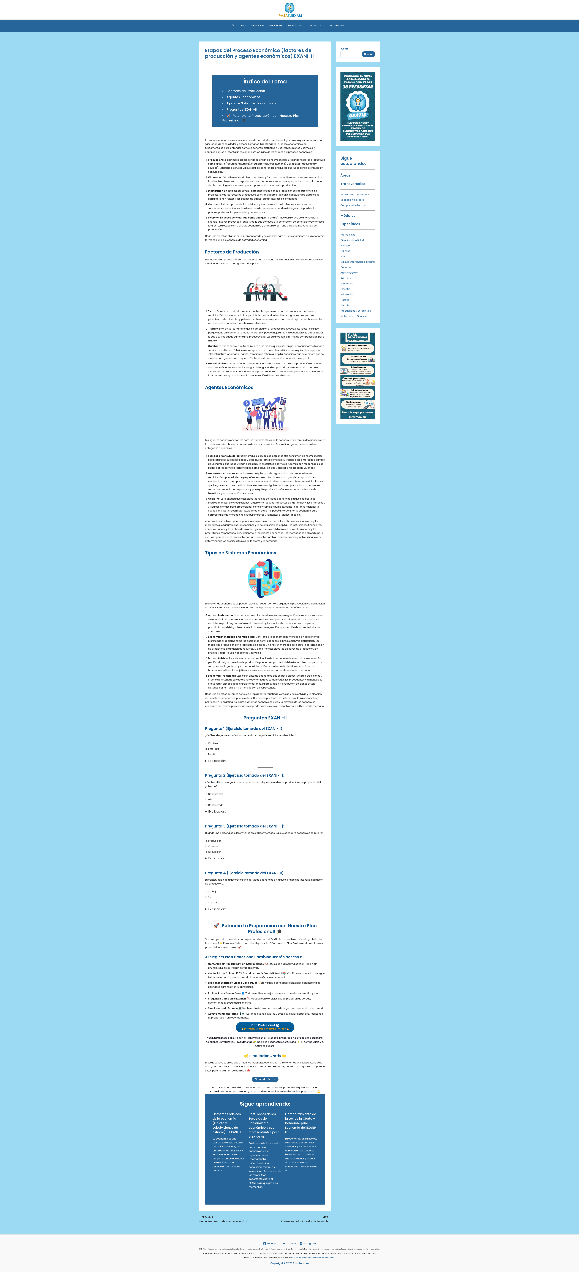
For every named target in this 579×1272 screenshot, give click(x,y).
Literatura (346, 305)
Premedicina (347, 234)
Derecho (345, 267)
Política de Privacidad (301, 1257)
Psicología (346, 294)
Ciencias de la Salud (352, 240)
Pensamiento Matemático (355, 194)
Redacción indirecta (352, 200)
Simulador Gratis (265, 1079)
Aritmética (346, 278)
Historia (345, 300)
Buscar (368, 54)
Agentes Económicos (243, 97)
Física (343, 256)
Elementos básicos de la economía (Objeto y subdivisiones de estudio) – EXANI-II (227, 1123)
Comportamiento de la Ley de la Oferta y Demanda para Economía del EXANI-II (301, 1123)
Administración (349, 272)
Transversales (352, 184)
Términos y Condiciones (323, 1257)
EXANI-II (256, 25)
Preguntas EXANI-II (242, 109)
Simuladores (276, 25)
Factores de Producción (246, 91)
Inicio (243, 25)
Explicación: (217, 761)
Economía (346, 283)
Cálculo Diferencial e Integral (357, 262)
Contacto (312, 25)
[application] (262, 26)
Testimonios (295, 25)
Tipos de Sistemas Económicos (251, 103)
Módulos (347, 215)
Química (345, 251)
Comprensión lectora (353, 205)
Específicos (350, 224)
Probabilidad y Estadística (355, 310)
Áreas (345, 175)
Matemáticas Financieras (355, 316)
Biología (345, 245)
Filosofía (345, 289)
